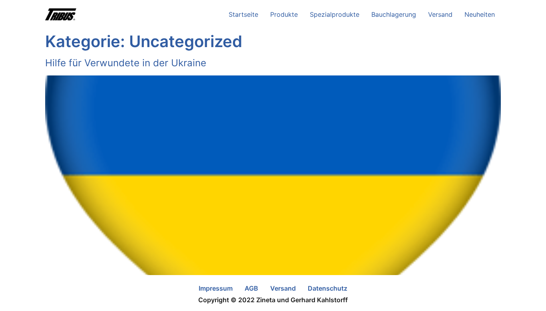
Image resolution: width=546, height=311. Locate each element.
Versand (440, 14)
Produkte (284, 14)
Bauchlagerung (393, 14)
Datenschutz (327, 288)
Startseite (243, 14)
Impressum (216, 288)
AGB (251, 288)
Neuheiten (479, 14)
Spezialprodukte (334, 14)
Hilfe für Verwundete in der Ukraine (125, 63)
